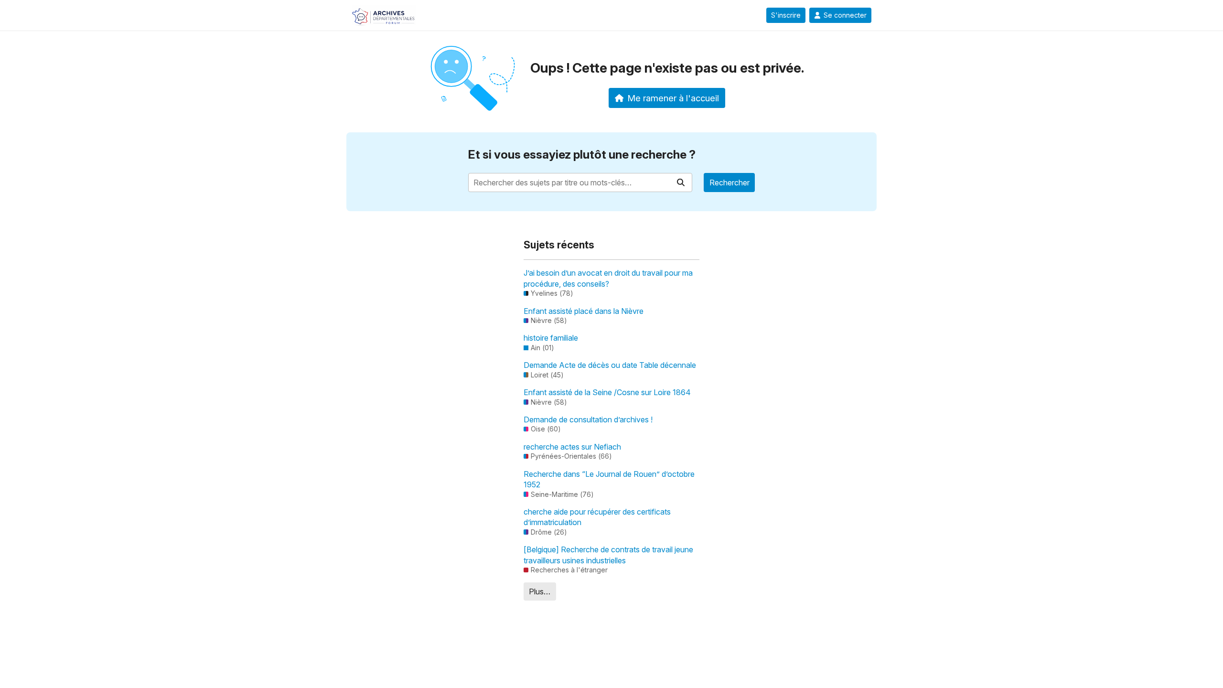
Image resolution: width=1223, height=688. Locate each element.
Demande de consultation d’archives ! (588, 419)
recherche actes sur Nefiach (572, 447)
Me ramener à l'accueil (673, 98)
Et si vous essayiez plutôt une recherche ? (582, 154)
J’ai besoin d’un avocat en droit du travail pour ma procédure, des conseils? (608, 278)
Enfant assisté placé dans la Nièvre (584, 311)
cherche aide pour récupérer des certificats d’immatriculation (597, 517)
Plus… (539, 591)
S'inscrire (786, 15)
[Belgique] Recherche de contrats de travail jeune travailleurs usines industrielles (608, 555)
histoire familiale (551, 338)
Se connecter (845, 15)
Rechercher (729, 182)
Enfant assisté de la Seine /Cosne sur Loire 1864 (607, 392)
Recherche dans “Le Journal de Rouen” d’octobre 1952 (609, 479)
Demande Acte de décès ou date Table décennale (610, 365)
